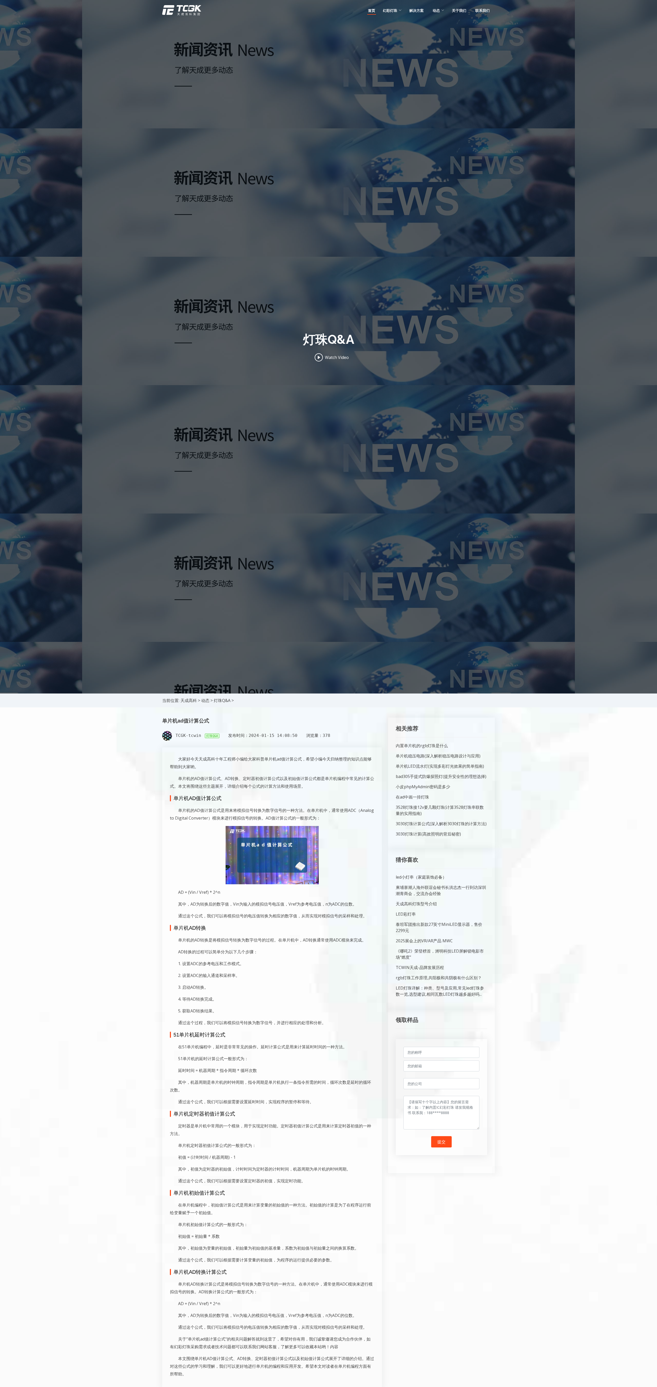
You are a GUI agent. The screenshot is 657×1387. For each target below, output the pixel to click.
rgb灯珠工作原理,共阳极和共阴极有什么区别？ (439, 978)
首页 (371, 10)
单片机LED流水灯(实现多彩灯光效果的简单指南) (440, 766)
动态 (205, 700)
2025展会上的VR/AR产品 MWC (424, 941)
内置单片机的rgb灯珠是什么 (422, 745)
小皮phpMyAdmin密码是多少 (423, 787)
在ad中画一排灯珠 (412, 797)
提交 (441, 1142)
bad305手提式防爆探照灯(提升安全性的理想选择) (441, 776)
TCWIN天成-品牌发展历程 (420, 967)
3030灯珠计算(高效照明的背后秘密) (428, 834)
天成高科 (188, 700)
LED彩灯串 (406, 914)
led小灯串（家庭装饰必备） (421, 877)
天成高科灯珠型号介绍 (416, 904)
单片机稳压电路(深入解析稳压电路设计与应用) (438, 756)
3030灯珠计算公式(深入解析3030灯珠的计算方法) (441, 823)
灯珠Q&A (222, 700)
